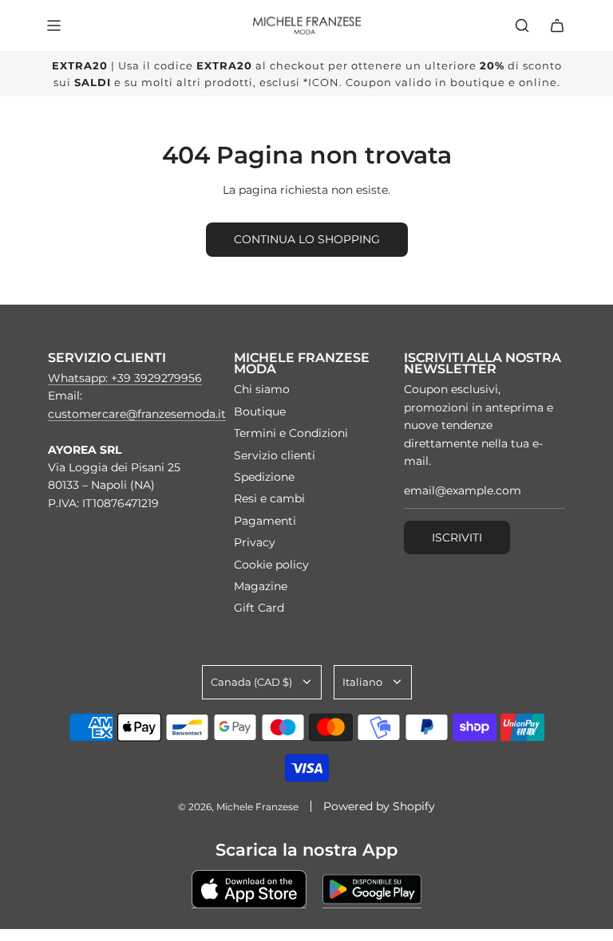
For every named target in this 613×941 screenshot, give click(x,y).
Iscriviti (457, 537)
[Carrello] (557, 25)
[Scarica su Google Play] (371, 889)
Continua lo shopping (307, 239)
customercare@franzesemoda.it (137, 414)
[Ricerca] (522, 25)
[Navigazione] (53, 25)
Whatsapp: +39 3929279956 (125, 378)
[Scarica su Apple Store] (249, 889)
